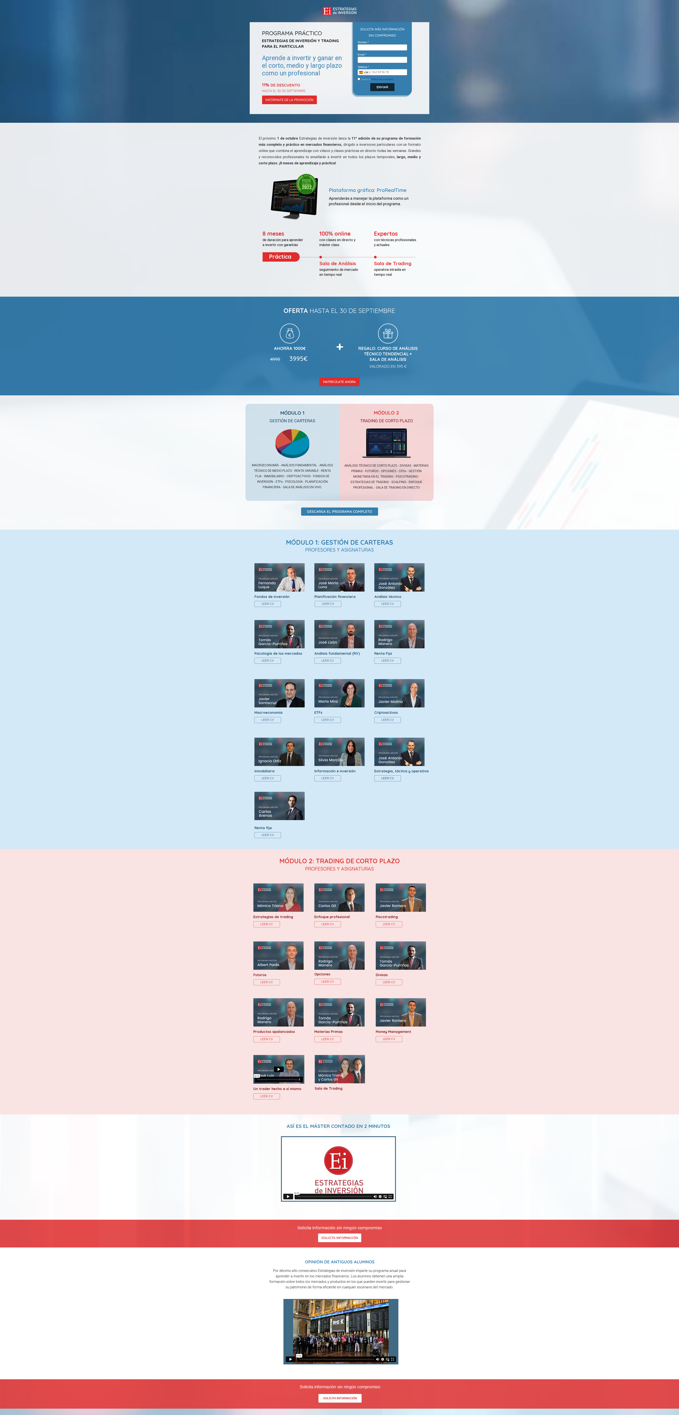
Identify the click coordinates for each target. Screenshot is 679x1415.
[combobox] (364, 72)
